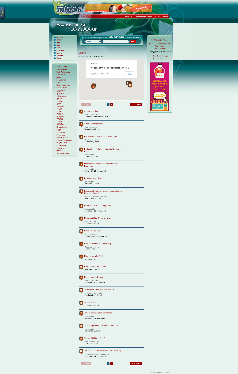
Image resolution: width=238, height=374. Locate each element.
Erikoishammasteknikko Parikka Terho (100, 136)
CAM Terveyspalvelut (93, 124)
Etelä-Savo (60, 75)
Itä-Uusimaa (61, 80)
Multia (59, 111)
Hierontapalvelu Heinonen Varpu (98, 243)
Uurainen (60, 121)
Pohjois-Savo (61, 143)
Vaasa (58, 58)
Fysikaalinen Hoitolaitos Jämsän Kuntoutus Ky (102, 150)
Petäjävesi (60, 115)
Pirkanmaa (60, 132)
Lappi (58, 130)
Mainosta (128, 16)
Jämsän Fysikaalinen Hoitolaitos (98, 313)
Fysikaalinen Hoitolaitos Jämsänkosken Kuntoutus (101, 165)
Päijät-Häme (61, 145)
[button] (93, 86)
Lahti (58, 48)
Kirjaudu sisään (161, 16)
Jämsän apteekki (91, 302)
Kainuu (59, 83)
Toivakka (60, 120)
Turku (58, 42)
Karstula (59, 98)
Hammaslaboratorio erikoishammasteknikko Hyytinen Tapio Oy (103, 192)
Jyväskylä (60, 50)
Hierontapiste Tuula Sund (95, 266)
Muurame (60, 113)
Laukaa (59, 110)
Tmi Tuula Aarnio (160, 56)
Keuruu (59, 100)
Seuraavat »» (136, 104)
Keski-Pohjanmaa (63, 85)
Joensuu (59, 56)
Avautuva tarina (91, 111)
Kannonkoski (61, 96)
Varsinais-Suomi (62, 153)
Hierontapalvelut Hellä (94, 256)
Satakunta (60, 148)
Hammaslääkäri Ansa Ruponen (97, 205)
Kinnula (59, 101)
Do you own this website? (99, 74)
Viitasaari (60, 123)
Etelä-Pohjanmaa (63, 72)
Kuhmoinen (60, 106)
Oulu (58, 45)
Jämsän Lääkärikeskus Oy (95, 338)
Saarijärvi (60, 118)
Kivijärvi (59, 103)
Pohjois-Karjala (62, 138)
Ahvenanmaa (61, 67)
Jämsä (59, 95)
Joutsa (59, 91)
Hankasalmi (61, 90)
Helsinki (59, 37)
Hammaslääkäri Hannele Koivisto (98, 218)
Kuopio (59, 53)
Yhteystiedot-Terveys (143, 16)
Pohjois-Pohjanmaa (64, 140)
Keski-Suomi (61, 88)
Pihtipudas (60, 116)
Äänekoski (60, 124)
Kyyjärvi (59, 108)
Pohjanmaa (60, 135)
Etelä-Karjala (61, 69)
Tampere (59, 40)
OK (129, 74)
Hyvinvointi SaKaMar (93, 277)
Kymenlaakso (61, 127)
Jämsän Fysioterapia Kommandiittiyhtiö (101, 325)
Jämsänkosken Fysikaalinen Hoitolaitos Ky (102, 351)
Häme (58, 77)
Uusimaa (59, 151)
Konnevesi (60, 105)
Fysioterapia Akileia (92, 178)
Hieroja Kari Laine (92, 231)
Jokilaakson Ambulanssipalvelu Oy (99, 290)
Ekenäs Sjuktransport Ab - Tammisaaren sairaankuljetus (160, 46)
